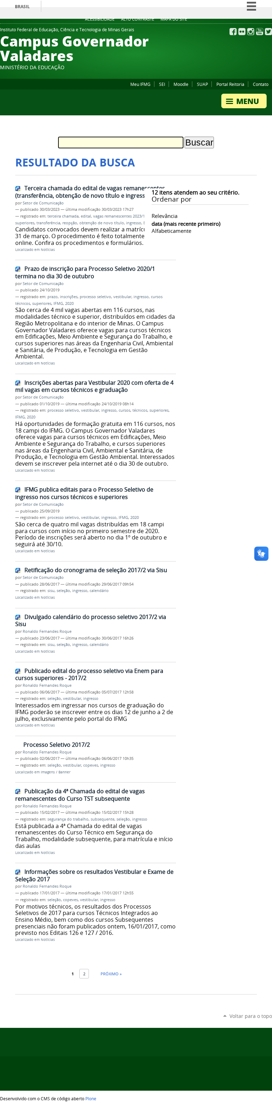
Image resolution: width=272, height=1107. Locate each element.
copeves (90, 765)
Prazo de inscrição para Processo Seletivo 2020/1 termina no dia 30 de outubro (85, 272)
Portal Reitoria (230, 84)
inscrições (69, 296)
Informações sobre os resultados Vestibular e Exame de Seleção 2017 (94, 875)
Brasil (22, 7)
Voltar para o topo (251, 1016)
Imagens (48, 772)
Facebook (233, 31)
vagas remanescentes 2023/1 (119, 216)
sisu (51, 590)
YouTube (259, 31)
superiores (41, 303)
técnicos (139, 410)
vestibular (122, 296)
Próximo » (111, 973)
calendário (99, 590)
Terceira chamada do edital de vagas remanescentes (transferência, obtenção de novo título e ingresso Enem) (91, 191)
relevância (164, 215)
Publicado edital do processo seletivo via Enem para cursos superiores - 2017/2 (89, 674)
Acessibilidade (99, 19)
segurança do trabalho (68, 819)
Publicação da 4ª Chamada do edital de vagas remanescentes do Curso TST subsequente (80, 794)
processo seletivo (95, 296)
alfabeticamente (171, 230)
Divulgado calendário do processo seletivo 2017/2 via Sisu (90, 620)
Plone (90, 1098)
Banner (64, 772)
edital (86, 216)
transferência (48, 222)
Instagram (250, 31)
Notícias (48, 249)
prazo (52, 296)
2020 (69, 303)
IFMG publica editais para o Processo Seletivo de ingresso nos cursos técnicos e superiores (84, 493)
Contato (260, 84)
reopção (69, 222)
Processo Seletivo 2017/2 (56, 745)
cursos (124, 410)
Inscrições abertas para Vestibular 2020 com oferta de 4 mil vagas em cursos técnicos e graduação (94, 386)
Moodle (181, 84)
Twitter (268, 31)
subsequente (102, 819)
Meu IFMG (140, 84)
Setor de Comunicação (43, 203)
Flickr (241, 31)
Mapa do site (173, 19)
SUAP (202, 84)
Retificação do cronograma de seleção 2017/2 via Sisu (95, 570)
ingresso (133, 222)
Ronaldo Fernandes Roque (47, 631)
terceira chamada (63, 216)
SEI (162, 84)
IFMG (58, 303)
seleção (63, 590)
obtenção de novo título (101, 222)
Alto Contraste (137, 19)
